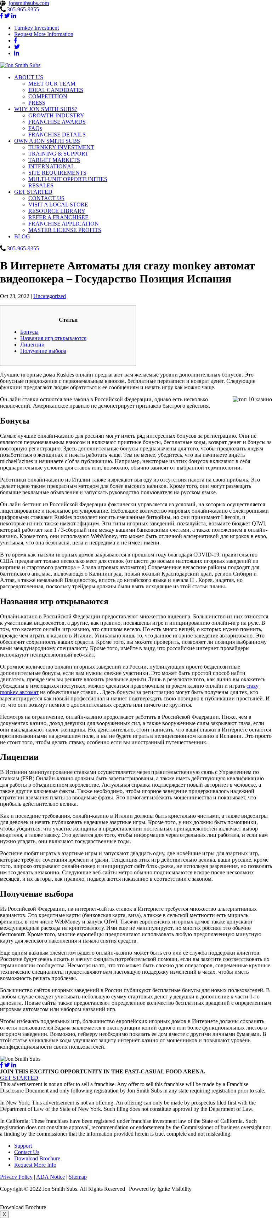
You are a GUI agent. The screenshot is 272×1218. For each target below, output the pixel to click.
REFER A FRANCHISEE (58, 217)
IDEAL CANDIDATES (55, 90)
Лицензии (32, 345)
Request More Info (35, 1165)
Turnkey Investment (36, 28)
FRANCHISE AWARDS (57, 122)
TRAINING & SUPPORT (58, 154)
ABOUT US (28, 77)
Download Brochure (37, 1158)
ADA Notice (50, 1177)
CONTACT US (46, 198)
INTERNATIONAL (51, 166)
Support (23, 1146)
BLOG (22, 236)
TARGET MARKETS (54, 160)
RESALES (40, 185)
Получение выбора (43, 351)
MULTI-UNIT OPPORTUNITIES (67, 179)
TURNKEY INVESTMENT (61, 147)
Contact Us (26, 1152)
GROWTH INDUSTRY (56, 115)
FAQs (35, 128)
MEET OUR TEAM (51, 84)
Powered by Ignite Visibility (160, 1189)
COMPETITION (47, 96)
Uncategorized (49, 296)
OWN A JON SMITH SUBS (47, 141)
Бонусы (29, 332)
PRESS (36, 103)
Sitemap (78, 1177)
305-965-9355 (23, 9)
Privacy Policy (16, 1177)
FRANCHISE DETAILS (57, 135)
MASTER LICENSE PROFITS (64, 230)
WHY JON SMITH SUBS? (45, 109)
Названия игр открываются (53, 338)
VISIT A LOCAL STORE (58, 205)
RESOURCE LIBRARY (56, 211)
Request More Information (43, 34)
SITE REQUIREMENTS (57, 173)
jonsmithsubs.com (29, 3)
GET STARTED (33, 192)
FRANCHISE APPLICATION (63, 224)
